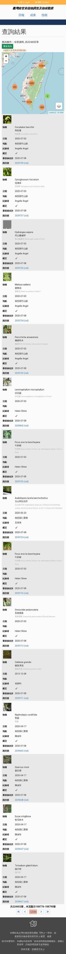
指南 (44, 15)
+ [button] (6, 56)
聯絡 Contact (43, 2)
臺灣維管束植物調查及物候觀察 (33, 8)
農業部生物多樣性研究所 (26, 936)
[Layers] (59, 106)
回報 (21, 15)
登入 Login (25, 2)
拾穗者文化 (37, 949)
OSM (61, 112)
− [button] (6, 61)
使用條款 (45, 944)
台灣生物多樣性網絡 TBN (31, 933)
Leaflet (51, 112)
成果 (33, 15)
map (32, 83)
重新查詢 (7, 46)
